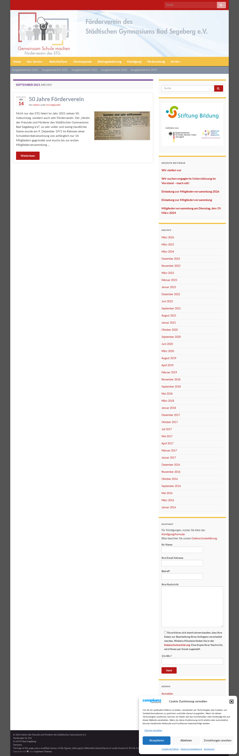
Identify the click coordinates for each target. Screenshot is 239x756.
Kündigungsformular (173, 534)
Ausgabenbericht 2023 (25, 70)
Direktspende (82, 61)
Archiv (175, 61)
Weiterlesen (28, 155)
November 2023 (171, 266)
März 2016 (168, 500)
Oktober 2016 (170, 479)
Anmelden (167, 694)
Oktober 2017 (170, 422)
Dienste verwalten (153, 730)
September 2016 (171, 486)
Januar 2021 (169, 323)
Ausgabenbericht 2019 (144, 70)
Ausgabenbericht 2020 (114, 70)
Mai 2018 (167, 394)
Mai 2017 (167, 436)
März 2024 (168, 252)
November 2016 (171, 472)
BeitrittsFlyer (58, 61)
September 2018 (171, 386)
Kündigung (134, 61)
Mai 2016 (167, 493)
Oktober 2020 (170, 330)
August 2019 (169, 358)
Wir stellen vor (171, 170)
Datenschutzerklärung (191, 749)
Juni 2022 (167, 301)
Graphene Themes (43, 751)
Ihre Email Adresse (172, 557)
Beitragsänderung (109, 61)
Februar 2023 (169, 280)
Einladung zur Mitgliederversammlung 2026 (190, 191)
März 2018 (168, 401)
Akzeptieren (156, 740)
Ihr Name (167, 544)
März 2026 (168, 237)
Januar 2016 (169, 507)
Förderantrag (156, 61)
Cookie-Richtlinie (170, 749)
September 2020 (171, 337)
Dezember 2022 (171, 294)
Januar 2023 (169, 287)
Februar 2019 (169, 372)
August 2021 (169, 315)
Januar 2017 (169, 458)
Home (17, 61)
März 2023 (168, 273)
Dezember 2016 (171, 465)
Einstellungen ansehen (217, 740)
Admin (36, 105)
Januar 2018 (169, 408)
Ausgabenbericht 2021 (84, 70)
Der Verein (34, 61)
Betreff (166, 571)
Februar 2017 (169, 450)
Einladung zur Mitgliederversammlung (187, 200)
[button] (231, 701)
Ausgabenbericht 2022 (55, 70)
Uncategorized (53, 105)
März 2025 (168, 244)
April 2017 (167, 443)
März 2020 (168, 351)
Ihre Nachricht (170, 584)
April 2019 (167, 365)
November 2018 (171, 379)
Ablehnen (186, 740)
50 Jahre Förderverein (56, 99)
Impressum (209, 749)
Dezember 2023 (171, 259)
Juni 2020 (167, 344)
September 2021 (171, 308)
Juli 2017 (167, 429)
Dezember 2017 (171, 415)
